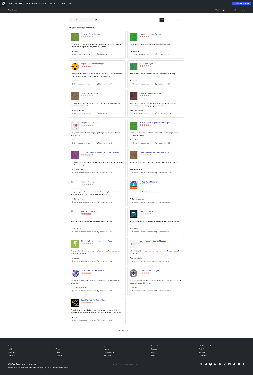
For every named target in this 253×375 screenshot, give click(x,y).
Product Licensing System (150, 34)
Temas (58, 349)
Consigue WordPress (241, 3)
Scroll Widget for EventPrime (93, 300)
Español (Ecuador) (32, 364)
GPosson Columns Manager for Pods (96, 241)
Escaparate (59, 346)
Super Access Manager (149, 270)
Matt (201, 349)
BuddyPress (204, 355)
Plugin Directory (13, 10)
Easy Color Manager (89, 93)
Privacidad (11, 355)
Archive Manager (88, 182)
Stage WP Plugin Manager (150, 93)
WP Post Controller (89, 211)
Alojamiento (12, 352)
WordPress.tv (109, 355)
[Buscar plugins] (96, 20)
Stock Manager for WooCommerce (154, 152)
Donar (154, 352)
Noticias (10, 349)
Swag (154, 355)
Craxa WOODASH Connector (93, 270)
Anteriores (121, 331)
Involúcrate (155, 346)
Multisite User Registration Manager (154, 123)
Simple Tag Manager (89, 123)
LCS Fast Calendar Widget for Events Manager (100, 152)
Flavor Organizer (146, 211)
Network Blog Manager (90, 34)
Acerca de (11, 346)
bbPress (202, 352)
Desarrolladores (109, 352)
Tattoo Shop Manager (148, 182)
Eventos (154, 349)
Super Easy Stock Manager (92, 64)
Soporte (106, 349)
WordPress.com (205, 346)
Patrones (59, 355)
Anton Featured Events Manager (153, 241)
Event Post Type (146, 64)
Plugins (58, 352)
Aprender (107, 346)
